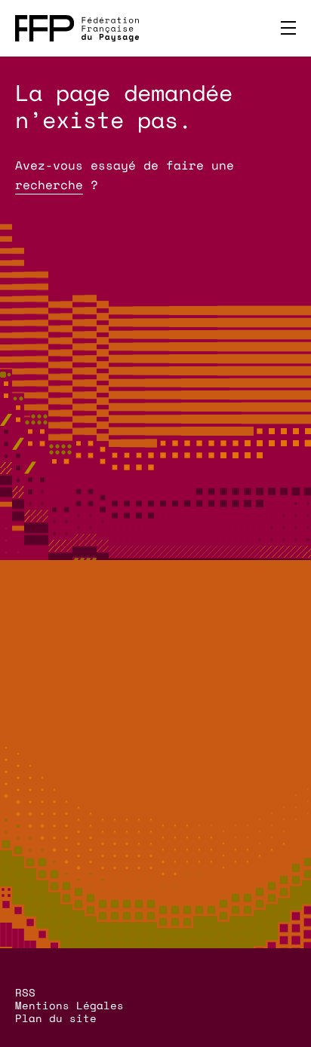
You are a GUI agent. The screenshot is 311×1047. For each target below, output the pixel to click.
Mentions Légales (69, 1005)
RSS (25, 992)
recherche (49, 185)
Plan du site (56, 1018)
